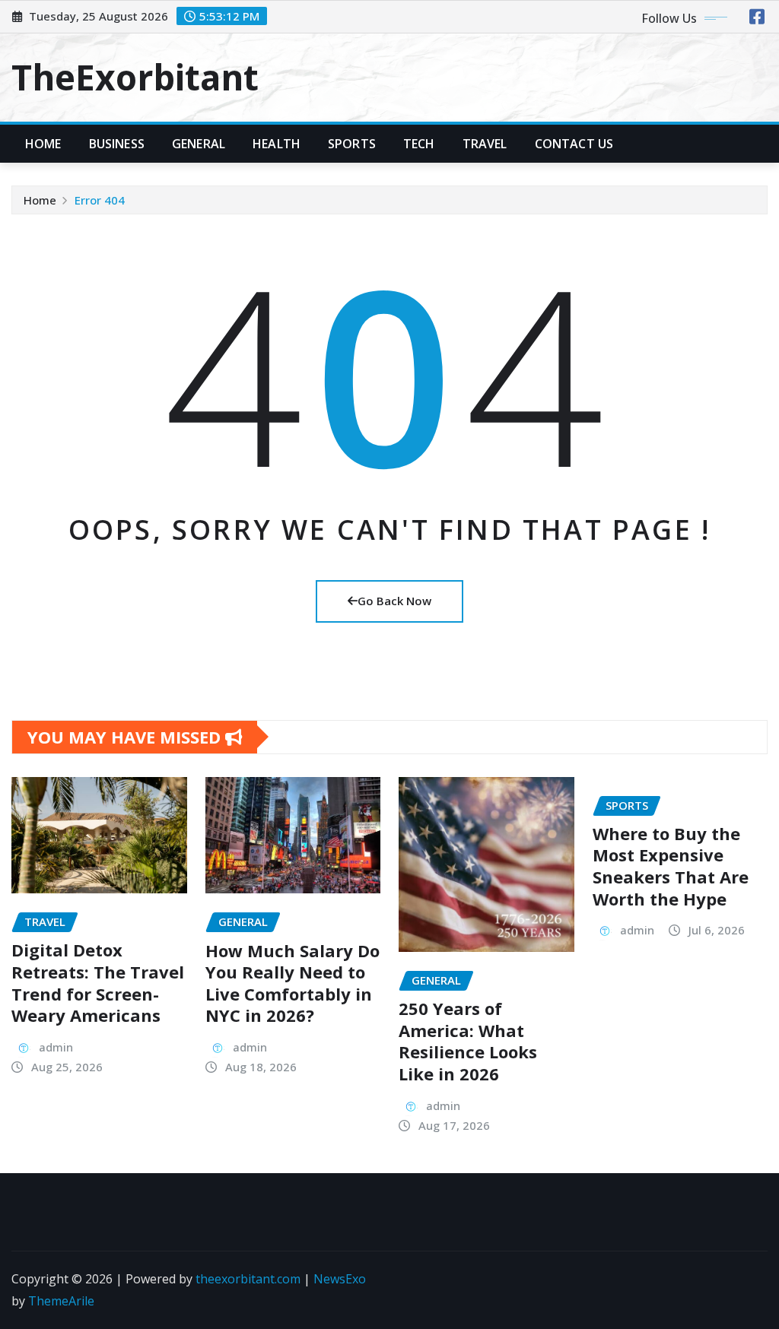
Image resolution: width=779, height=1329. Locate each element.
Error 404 (100, 200)
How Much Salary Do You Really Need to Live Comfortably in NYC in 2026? (292, 983)
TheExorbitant (135, 76)
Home (43, 143)
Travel (485, 143)
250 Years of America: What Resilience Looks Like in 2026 (468, 1041)
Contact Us (574, 143)
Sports (352, 143)
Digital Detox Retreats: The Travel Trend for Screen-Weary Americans (97, 982)
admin (56, 1047)
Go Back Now (394, 600)
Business (117, 143)
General (198, 143)
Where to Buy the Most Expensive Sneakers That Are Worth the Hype (671, 866)
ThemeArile (61, 1301)
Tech (419, 143)
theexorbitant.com (248, 1278)
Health (276, 143)
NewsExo (339, 1278)
